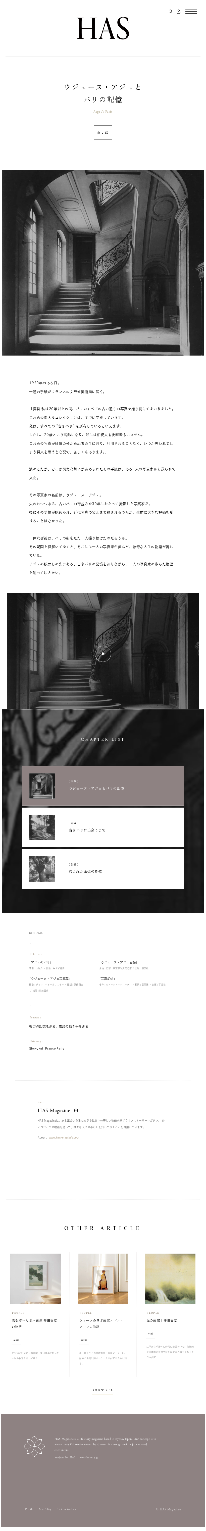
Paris (60, 1048)
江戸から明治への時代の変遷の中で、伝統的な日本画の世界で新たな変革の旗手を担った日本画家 (170, 1352)
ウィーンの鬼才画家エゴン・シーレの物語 (101, 1330)
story (33, 1048)
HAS (39, 933)
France (50, 1048)
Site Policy (45, 1509)
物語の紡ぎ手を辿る (74, 1026)
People (18, 1313)
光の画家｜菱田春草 (161, 1327)
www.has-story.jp (89, 1457)
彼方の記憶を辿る (42, 1026)
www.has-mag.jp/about (64, 1137)
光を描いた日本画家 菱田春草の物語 (34, 1330)
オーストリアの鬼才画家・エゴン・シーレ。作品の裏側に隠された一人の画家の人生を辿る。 (103, 1358)
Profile (29, 1509)
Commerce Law (67, 1509)
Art (41, 1048)
